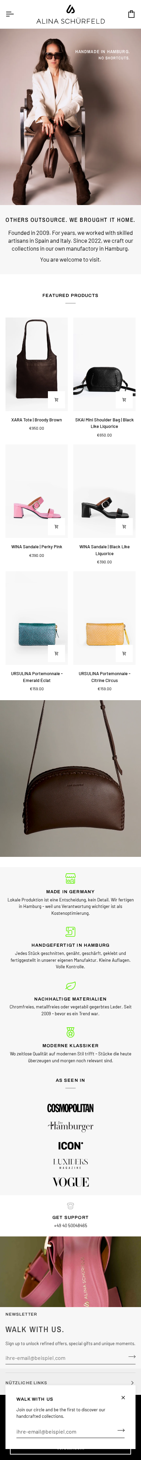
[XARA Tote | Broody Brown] (36, 364)
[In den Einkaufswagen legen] (56, 399)
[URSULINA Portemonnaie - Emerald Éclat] (36, 618)
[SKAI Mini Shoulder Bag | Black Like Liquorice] (104, 364)
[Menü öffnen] (15, 14)
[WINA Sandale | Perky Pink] (36, 491)
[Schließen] (126, 1397)
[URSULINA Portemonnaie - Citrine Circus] (104, 618)
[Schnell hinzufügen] (56, 526)
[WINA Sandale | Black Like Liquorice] (104, 491)
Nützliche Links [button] (26, 1382)
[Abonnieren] (119, 1430)
